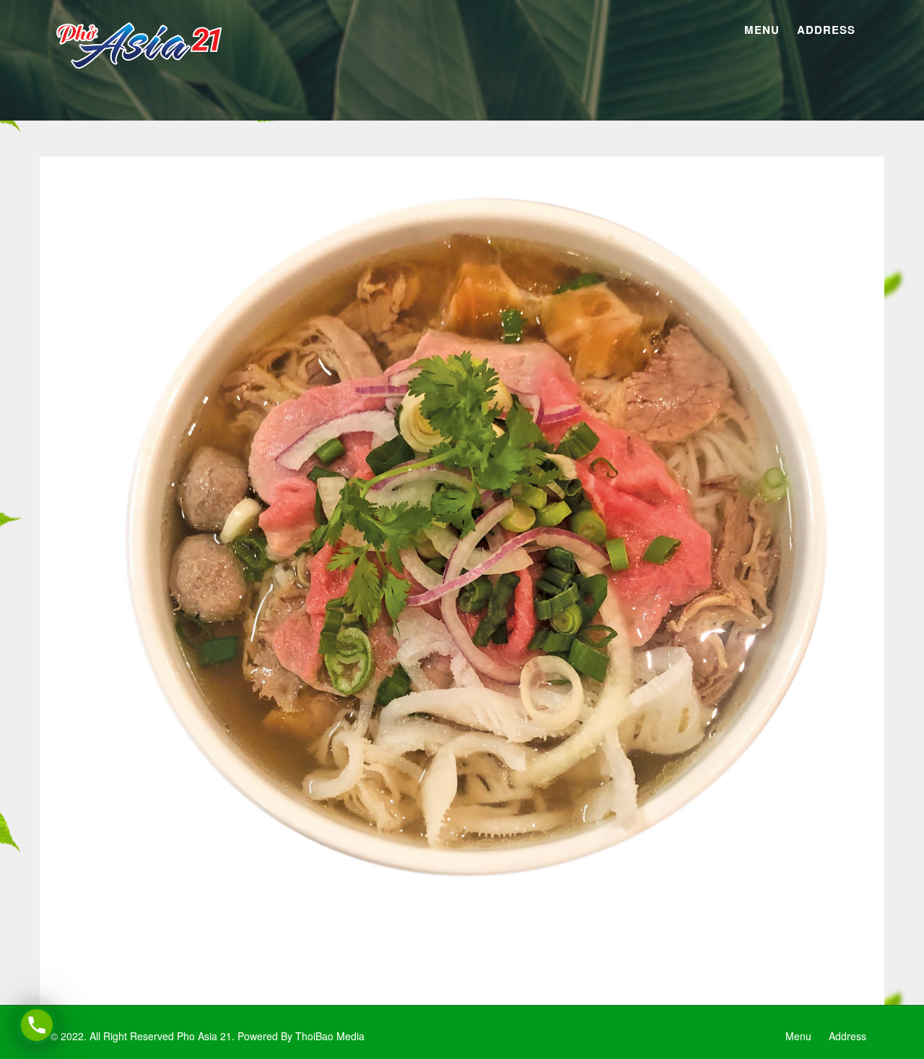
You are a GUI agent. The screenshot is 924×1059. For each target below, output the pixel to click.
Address (826, 30)
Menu (762, 30)
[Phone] (37, 1025)
